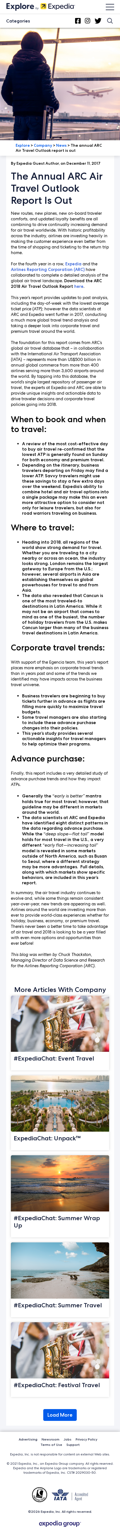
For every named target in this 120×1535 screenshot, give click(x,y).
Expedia (73, 263)
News (61, 145)
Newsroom (50, 1439)
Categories (18, 21)
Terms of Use (51, 1445)
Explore (23, 145)
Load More (60, 1415)
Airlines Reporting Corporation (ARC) (48, 269)
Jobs (67, 1439)
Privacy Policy (86, 1439)
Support (73, 1445)
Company (43, 145)
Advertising (28, 1439)
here (78, 286)
